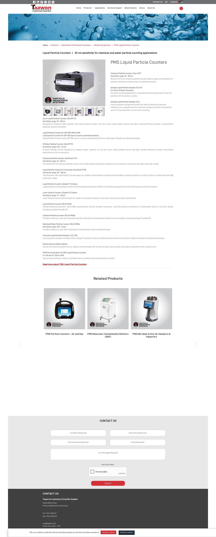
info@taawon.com (49, 523)
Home (78, 8)
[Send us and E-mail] (41, 2)
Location (174, 2)
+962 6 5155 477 (51, 513)
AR (166, 2)
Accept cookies (108, 532)
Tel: (44, 513)
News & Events (131, 8)
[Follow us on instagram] (45, 2)
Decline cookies (126, 532)
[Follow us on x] (53, 2)
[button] (47, 83)
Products (54, 45)
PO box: (45, 506)
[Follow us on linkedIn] (38, 2)
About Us (151, 8)
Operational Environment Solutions (76, 45)
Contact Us (157, 2)
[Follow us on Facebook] (34, 2)
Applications (100, 8)
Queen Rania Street (50, 503)
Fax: (44, 516)
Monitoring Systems (102, 45)
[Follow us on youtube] (49, 2)
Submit (108, 483)
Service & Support (115, 8)
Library (142, 8)
